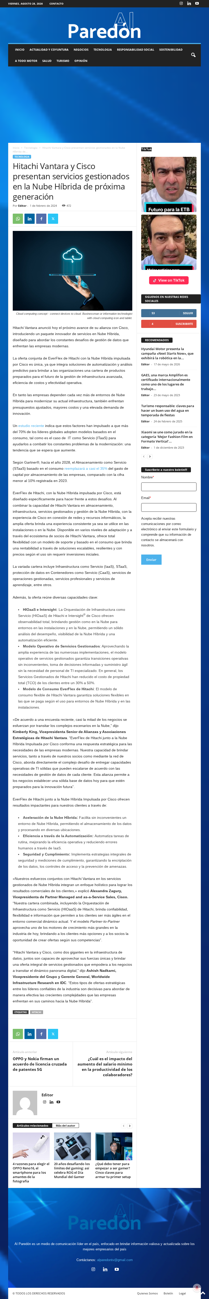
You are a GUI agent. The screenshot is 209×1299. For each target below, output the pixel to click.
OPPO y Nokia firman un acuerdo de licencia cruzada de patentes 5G (40, 1064)
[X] (53, 219)
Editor (22, 206)
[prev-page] (123, 1125)
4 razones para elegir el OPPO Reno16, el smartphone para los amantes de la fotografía (31, 1172)
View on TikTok (171, 280)
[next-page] (129, 1125)
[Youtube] (197, 3)
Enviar (151, 559)
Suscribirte (184, 324)
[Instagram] (181, 3)
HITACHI (36, 1012)
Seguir (188, 313)
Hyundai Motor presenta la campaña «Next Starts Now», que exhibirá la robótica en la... (167, 353)
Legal (182, 1293)
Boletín (168, 1293)
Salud (46, 61)
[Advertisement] (104, 104)
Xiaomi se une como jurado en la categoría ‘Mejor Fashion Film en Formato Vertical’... (167, 437)
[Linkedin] (189, 3)
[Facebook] (41, 219)
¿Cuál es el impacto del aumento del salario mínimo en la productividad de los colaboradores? (104, 1066)
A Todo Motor (26, 61)
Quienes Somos (147, 1293)
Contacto (56, 3)
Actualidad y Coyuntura (49, 49)
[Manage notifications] (197, 1288)
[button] (193, 55)
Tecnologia (103, 49)
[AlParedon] (104, 25)
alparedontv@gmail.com (115, 1260)
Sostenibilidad (170, 49)
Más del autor (65, 1125)
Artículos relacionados (32, 1125)
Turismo (63, 61)
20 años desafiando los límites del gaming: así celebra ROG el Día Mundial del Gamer (72, 1170)
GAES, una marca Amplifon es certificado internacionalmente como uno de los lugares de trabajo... (165, 382)
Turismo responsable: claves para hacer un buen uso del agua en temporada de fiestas (167, 410)
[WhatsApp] (18, 219)
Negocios (81, 49)
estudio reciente (31, 426)
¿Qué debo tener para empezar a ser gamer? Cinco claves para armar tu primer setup (113, 1170)
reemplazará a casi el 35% (85, 468)
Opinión (80, 61)
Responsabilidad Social (135, 49)
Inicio (19, 49)
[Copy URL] (65, 219)
